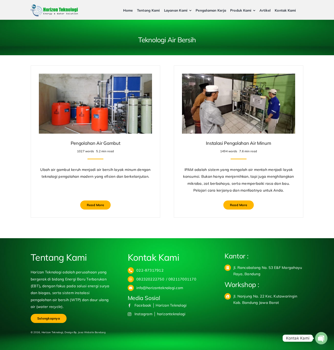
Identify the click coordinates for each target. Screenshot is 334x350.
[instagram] (129, 314)
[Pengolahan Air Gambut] (95, 77)
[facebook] (129, 305)
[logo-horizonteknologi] (54, 6)
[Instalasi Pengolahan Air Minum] (238, 77)
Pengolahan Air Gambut (95, 143)
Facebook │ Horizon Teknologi (161, 305)
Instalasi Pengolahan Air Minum (238, 143)
